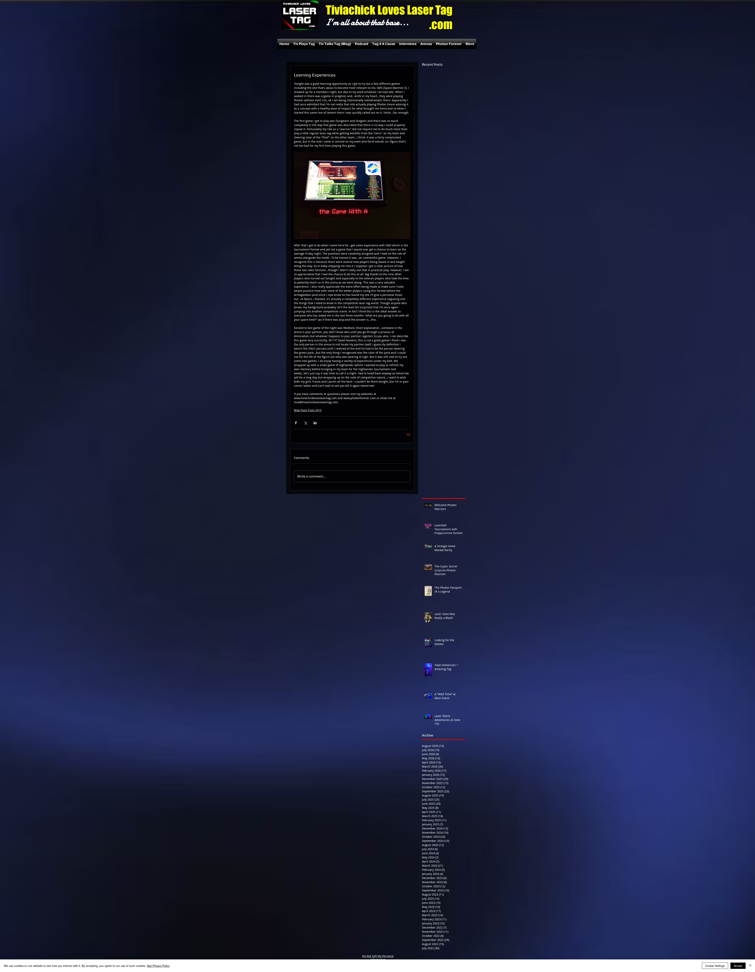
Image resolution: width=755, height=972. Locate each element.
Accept (738, 966)
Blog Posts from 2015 (307, 410)
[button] (304, 44)
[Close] (750, 966)
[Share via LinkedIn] (315, 423)
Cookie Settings (715, 966)
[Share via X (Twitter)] (305, 423)
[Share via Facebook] (296, 423)
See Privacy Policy (158, 966)
